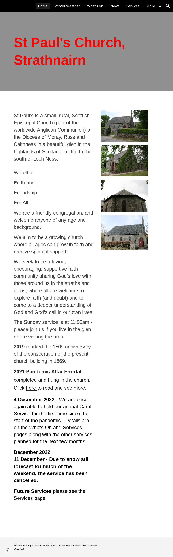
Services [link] (132, 6)
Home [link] (42, 6)
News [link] (114, 6)
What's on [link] (95, 6)
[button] (168, 6)
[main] (80, 51)
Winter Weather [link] (67, 6)
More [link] (150, 6)
